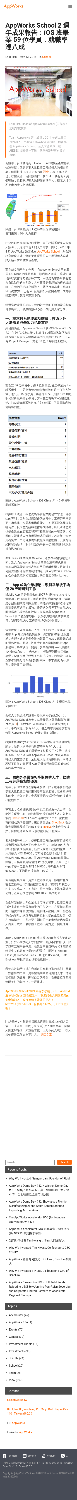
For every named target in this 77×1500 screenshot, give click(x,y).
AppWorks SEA (18, 1322)
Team (12, 1373)
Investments (17, 1351)
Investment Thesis (20, 1344)
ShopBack (58, 822)
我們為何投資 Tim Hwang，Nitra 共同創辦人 (37, 1240)
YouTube (51, 1456)
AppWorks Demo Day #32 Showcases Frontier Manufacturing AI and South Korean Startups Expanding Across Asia (38, 1206)
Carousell (18, 818)
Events (13, 1329)
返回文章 (46, 1034)
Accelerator (16, 1315)
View (12, 1380)
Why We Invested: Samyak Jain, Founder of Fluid (39, 1178)
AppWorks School (48, 251)
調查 (46, 172)
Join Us (13, 1358)
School (46, 57)
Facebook (12, 1456)
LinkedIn (32, 1456)
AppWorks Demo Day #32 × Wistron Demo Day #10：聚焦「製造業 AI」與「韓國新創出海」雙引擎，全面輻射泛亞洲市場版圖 (39, 1190)
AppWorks (18, 1423)
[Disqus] (38, 1109)
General (13, 1336)
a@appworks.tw (17, 1400)
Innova (47, 827)
